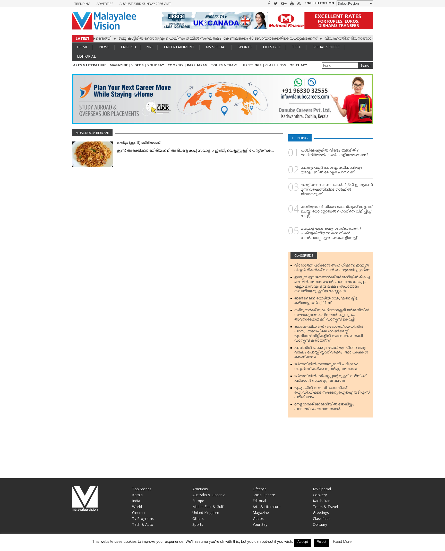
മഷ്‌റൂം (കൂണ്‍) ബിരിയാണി (139, 143)
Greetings (252, 65)
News (104, 47)
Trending (82, 3)
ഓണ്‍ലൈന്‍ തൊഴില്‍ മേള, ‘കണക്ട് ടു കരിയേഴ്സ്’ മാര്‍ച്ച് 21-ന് (325, 301)
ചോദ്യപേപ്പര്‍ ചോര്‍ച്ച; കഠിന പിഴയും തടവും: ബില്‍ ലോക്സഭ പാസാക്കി (331, 171)
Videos (137, 65)
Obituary (298, 65)
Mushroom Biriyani (92, 132)
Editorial (86, 56)
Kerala (137, 494)
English (128, 47)
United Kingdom (205, 512)
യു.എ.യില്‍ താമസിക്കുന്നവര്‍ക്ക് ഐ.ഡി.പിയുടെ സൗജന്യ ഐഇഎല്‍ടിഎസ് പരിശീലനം (332, 394)
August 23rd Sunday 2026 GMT (145, 3)
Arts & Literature (89, 65)
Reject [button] (321, 542)
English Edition (319, 3)
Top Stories (141, 488)
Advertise (105, 3)
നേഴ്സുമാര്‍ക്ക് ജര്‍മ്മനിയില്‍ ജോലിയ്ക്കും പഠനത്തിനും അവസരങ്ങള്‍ (324, 407)
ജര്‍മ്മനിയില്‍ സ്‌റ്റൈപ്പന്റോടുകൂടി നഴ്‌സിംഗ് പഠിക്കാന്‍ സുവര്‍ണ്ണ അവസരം (330, 379)
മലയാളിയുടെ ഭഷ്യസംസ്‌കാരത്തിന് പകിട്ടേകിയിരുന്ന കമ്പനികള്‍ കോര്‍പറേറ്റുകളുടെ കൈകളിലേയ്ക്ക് (331, 234)
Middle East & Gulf (207, 506)
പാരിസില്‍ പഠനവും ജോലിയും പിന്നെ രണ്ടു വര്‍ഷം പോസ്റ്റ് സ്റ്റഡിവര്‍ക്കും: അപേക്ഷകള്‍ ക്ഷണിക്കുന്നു (331, 353)
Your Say (155, 65)
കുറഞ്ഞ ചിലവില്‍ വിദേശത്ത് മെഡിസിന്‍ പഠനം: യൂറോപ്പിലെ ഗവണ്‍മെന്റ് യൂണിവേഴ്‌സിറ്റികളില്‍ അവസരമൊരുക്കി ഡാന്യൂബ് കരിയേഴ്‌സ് (329, 334)
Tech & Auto (142, 524)
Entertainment (179, 47)
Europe (198, 500)
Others (198, 518)
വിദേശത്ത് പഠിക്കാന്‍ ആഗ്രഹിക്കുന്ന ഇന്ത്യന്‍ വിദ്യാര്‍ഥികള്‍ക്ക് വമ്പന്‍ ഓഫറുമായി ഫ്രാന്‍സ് (332, 268)
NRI (149, 47)
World (137, 506)
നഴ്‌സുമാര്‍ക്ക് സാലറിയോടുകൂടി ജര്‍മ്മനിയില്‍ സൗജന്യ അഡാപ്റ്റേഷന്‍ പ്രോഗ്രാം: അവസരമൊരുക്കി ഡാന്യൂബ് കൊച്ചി (331, 316)
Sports (245, 47)
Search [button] (366, 65)
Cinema (138, 512)
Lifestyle (272, 47)
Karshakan (197, 65)
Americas (200, 488)
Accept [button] (302, 542)
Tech (296, 47)
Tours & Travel (225, 65)
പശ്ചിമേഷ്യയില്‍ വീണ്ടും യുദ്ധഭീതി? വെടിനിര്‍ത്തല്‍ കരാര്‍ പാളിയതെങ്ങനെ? (334, 153)
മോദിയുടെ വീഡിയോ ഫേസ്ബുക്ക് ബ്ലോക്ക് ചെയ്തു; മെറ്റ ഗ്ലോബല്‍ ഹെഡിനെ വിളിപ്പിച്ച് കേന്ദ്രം (336, 212)
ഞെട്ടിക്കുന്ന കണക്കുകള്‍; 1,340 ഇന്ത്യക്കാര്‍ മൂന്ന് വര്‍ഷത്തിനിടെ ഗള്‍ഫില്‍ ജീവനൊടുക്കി (337, 191)
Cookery (175, 65)
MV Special (216, 47)
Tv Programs (143, 518)
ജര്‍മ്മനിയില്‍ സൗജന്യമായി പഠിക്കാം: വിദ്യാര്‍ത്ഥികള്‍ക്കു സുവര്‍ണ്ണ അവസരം (326, 367)
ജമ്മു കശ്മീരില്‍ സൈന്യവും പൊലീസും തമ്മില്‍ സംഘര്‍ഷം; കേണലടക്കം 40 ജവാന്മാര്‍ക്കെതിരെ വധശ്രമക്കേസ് (205, 39)
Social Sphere (326, 47)
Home (82, 47)
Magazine (119, 65)
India (136, 500)
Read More (342, 542)
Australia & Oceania (208, 494)
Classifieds (275, 65)
